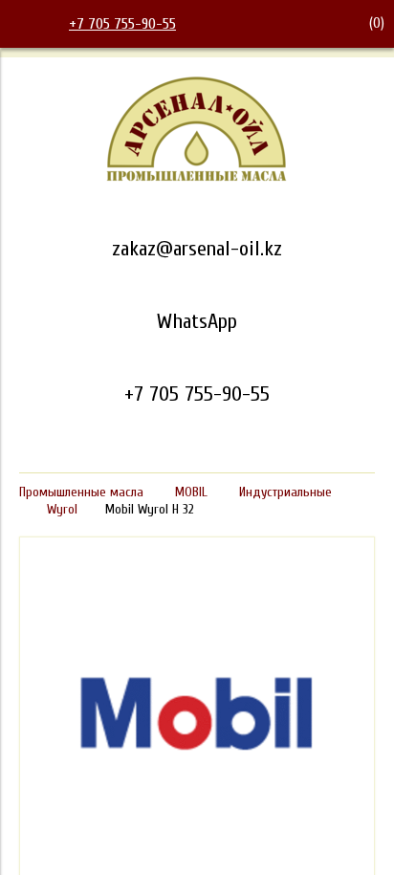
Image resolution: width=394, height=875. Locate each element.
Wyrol (62, 509)
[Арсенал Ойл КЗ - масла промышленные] (197, 177)
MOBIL (191, 492)
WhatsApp (197, 321)
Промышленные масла (81, 492)
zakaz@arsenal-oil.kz (197, 248)
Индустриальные (285, 492)
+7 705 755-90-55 (122, 24)
